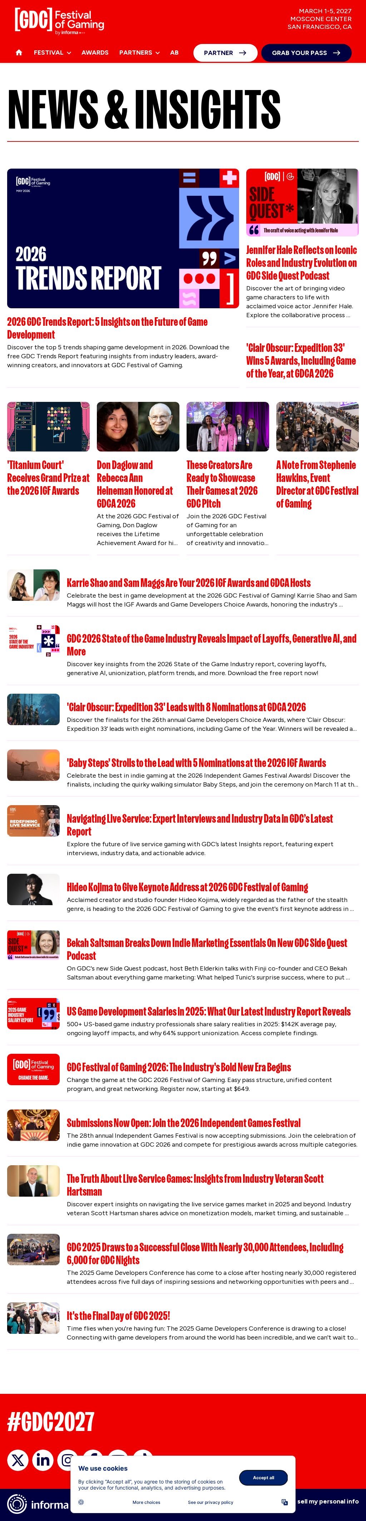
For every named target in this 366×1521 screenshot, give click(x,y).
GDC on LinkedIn (43, 1460)
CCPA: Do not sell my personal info (307, 1501)
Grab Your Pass (299, 53)
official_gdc (18, 1460)
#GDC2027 (51, 1422)
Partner (218, 53)
